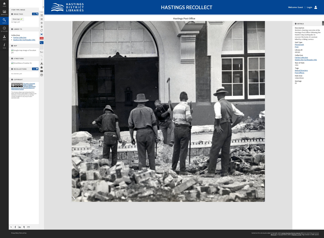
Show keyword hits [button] (41, 56)
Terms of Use (22, 233)
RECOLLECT (274, 234)
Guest (300, 7)
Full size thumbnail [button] (41, 15)
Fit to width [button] (41, 23)
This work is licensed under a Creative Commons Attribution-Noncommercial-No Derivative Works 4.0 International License (23, 86)
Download (41, 63)
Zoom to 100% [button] (41, 34)
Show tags (16, 19)
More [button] (4, 48)
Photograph (299, 44)
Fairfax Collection (19, 37)
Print (296, 47)
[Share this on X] (11, 225)
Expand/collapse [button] (323, 23)
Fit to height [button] (41, 27)
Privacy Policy (15, 233)
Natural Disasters (301, 70)
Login (4, 40)
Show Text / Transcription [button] (41, 52)
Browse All (4, 14)
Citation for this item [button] (41, 75)
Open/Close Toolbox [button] (43, 4)
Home (4, 6)
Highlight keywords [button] (41, 60)
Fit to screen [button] (41, 19)
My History (4, 31)
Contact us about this (41, 71)
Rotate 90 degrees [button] (41, 30)
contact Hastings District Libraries (291, 233)
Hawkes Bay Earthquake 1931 (24, 40)
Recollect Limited (296, 234)
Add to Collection (41, 67)
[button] (42, 42)
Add (34, 14)
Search (4, 23)
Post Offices (299, 73)
